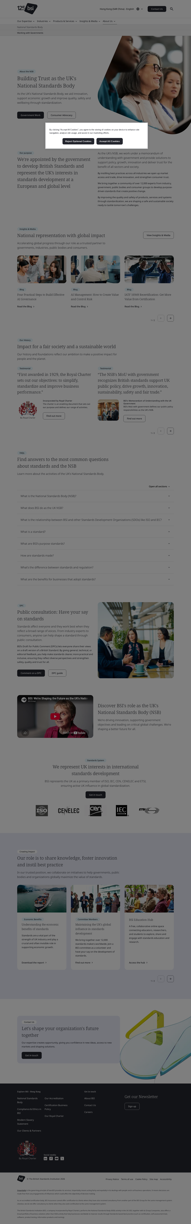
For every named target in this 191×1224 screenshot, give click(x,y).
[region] (96, 135)
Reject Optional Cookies (78, 141)
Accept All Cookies (109, 141)
